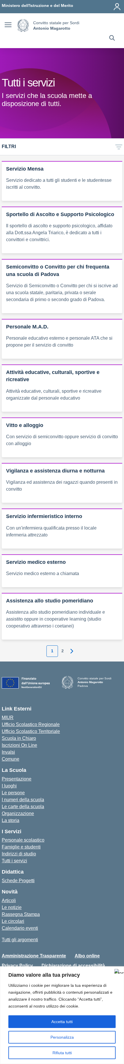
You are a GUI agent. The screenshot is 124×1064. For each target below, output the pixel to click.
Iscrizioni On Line (19, 745)
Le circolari (13, 921)
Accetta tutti (62, 1021)
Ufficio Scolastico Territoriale (31, 731)
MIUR (8, 717)
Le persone (13, 792)
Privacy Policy (17, 965)
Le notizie (12, 907)
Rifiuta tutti (62, 1052)
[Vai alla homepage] (23, 25)
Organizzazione (18, 813)
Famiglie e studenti (21, 846)
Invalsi (8, 752)
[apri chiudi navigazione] (8, 25)
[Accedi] (117, 6)
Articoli (9, 900)
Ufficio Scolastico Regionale (31, 724)
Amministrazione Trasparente (34, 955)
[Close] (117, 971)
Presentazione (16, 778)
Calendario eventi (20, 928)
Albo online (87, 955)
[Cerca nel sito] (112, 38)
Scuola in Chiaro (19, 738)
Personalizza (62, 1037)
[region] (62, 1015)
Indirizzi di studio (19, 853)
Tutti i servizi (14, 860)
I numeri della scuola (23, 799)
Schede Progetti (18, 880)
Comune (10, 759)
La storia (10, 820)
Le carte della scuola (23, 806)
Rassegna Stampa (21, 914)
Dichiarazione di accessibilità (73, 965)
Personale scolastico (23, 840)
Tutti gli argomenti (20, 939)
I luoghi (9, 785)
